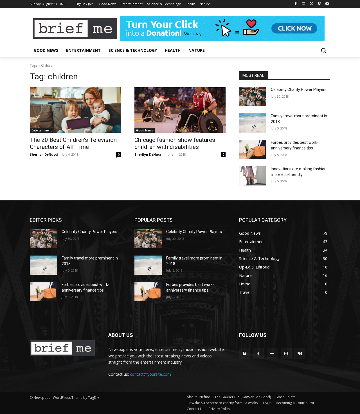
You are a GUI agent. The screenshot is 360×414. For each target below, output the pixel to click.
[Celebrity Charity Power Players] (252, 96)
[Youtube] (327, 4)
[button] (323, 50)
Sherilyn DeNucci (44, 154)
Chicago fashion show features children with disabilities (174, 143)
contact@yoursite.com (150, 374)
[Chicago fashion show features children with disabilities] (180, 110)
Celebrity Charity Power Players (299, 89)
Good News (144, 130)
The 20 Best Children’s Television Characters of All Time (73, 143)
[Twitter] (311, 4)
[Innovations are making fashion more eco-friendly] (252, 175)
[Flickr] (272, 353)
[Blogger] (244, 353)
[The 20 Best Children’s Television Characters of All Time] (75, 110)
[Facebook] (295, 4)
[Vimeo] (319, 4)
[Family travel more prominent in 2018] (252, 123)
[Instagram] (303, 4)
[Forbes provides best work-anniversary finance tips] (252, 149)
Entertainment (42, 130)
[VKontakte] (299, 353)
